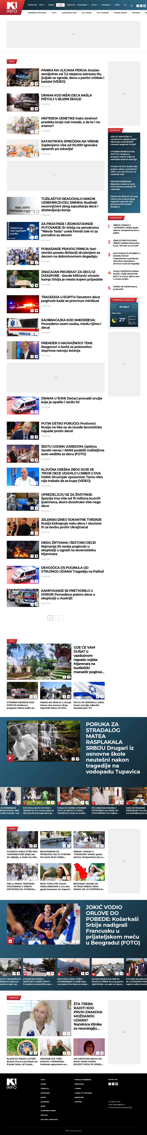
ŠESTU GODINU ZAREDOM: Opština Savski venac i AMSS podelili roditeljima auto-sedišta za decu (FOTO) (72, 450)
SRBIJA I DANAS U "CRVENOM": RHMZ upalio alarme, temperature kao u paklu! (126, 229)
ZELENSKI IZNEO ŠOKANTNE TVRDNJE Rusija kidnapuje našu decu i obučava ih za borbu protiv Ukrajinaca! (71, 523)
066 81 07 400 (115, 1102)
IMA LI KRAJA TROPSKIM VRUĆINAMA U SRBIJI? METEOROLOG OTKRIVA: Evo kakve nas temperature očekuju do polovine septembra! (22, 886)
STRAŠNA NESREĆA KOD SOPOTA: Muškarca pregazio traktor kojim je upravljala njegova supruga (124, 155)
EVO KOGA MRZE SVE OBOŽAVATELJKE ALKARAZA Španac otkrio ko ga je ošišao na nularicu (107, 810)
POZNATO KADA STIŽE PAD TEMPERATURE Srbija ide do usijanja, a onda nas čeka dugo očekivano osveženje (22, 854)
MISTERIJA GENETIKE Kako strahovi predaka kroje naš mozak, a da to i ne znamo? (70, 122)
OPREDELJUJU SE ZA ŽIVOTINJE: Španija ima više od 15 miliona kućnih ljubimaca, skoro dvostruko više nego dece (71, 500)
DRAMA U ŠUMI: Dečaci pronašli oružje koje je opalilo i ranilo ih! (71, 400)
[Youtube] (144, 6)
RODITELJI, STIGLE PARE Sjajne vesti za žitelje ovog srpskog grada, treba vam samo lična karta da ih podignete (72, 810)
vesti (54, 13)
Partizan (136, 13)
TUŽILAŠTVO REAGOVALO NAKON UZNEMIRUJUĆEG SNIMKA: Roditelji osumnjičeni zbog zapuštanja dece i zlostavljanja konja (69, 204)
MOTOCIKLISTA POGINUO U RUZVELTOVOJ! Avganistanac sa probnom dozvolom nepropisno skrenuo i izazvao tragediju (126, 258)
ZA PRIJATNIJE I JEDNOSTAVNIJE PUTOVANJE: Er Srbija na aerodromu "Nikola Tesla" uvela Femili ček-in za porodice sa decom (70, 229)
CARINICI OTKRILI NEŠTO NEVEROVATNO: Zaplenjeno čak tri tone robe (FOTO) (107, 981)
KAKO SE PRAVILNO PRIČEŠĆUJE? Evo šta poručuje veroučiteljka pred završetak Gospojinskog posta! (38, 810)
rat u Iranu (86, 13)
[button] (114, 307)
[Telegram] (36, 83)
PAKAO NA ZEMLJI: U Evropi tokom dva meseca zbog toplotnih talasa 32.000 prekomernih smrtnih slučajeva (124, 201)
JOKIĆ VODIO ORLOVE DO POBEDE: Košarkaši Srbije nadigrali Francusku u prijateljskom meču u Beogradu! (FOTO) (113, 925)
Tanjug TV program (83, 1093)
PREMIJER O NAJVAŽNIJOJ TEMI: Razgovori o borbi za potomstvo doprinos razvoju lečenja (67, 346)
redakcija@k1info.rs (119, 1104)
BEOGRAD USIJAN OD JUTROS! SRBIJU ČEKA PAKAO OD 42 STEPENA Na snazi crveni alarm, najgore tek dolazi (89, 886)
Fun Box (44, 1115)
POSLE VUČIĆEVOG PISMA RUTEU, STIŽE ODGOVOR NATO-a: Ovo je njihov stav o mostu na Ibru (126, 275)
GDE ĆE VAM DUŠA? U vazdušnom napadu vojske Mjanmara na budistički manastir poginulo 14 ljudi (124, 140)
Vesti (41, 5)
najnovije (32, 5)
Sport (94, 5)
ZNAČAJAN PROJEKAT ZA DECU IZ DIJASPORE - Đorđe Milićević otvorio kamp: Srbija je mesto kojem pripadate (72, 275)
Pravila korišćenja (83, 1079)
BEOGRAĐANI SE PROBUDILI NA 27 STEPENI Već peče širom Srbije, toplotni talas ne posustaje (55, 854)
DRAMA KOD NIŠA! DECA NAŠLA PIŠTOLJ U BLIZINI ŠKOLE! (66, 97)
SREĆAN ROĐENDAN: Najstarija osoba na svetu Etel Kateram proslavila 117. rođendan (123, 185)
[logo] (23, 1102)
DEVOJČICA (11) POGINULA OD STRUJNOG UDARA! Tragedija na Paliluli (72, 569)
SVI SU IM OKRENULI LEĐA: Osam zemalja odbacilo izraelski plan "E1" (89, 705)
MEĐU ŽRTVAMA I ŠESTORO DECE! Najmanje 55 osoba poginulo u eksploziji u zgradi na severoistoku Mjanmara (68, 548)
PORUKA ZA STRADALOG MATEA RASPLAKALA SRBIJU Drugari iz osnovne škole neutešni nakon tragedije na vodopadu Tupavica (113, 748)
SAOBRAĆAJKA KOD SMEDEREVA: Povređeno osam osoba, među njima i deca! (71, 323)
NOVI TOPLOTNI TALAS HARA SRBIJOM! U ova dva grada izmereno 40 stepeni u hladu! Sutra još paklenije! (55, 886)
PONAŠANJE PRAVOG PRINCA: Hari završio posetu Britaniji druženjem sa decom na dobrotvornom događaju (70, 252)
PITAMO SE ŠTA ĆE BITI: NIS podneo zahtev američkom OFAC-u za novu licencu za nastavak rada (124, 170)
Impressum (79, 1084)
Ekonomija (82, 5)
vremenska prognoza (37, 13)
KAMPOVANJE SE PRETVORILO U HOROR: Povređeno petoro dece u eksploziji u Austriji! (68, 594)
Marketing (79, 1097)
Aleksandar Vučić (69, 13)
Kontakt (78, 1102)
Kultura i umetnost (49, 1119)
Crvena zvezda (120, 13)
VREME (51, 5)
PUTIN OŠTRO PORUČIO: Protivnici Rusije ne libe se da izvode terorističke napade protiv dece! (71, 427)
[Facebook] (137, 6)
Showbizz (106, 5)
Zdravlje (71, 5)
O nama (78, 1088)
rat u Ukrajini (103, 13)
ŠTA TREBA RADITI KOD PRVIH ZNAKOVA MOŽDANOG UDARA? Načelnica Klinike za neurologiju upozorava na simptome (88, 1016)
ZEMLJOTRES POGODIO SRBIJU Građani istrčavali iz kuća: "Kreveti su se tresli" (126, 243)
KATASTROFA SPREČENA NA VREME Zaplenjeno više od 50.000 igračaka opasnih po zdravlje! (70, 145)
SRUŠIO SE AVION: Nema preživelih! (125, 287)
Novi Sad (124, 306)
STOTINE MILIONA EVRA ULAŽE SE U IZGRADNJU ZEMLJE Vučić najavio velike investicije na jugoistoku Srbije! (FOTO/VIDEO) (39, 982)
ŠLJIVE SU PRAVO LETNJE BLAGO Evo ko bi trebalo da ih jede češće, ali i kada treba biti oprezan (22, 1061)
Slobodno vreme (48, 1110)
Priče (117, 5)
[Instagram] (141, 6)
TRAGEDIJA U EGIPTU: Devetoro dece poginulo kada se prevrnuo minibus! (70, 299)
